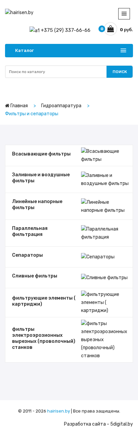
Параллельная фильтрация (30, 231)
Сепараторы (27, 255)
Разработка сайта (85, 424)
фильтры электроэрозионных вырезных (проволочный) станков (43, 338)
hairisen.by (58, 411)
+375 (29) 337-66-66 (65, 30)
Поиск (120, 71)
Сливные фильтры (34, 276)
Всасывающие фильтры (41, 154)
